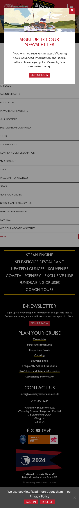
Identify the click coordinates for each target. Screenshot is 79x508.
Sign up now (39, 75)
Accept (31, 501)
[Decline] (74, 497)
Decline (47, 501)
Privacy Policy (39, 496)
